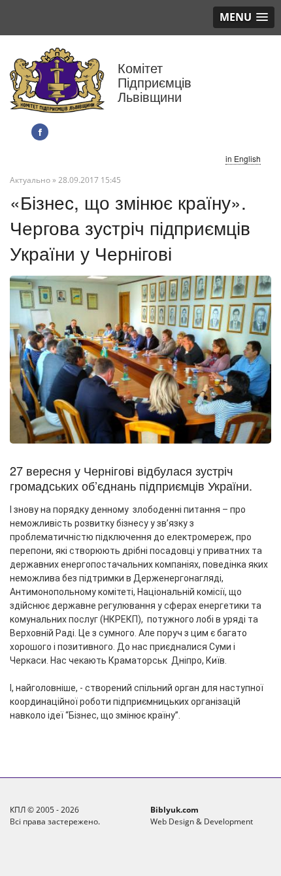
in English (243, 158)
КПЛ (17, 809)
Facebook (39, 131)
